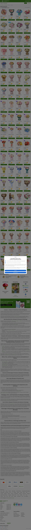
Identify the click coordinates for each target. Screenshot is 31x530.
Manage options (15, 272)
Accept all (15, 270)
